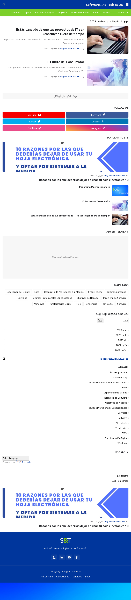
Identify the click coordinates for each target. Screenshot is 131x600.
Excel (37, 292)
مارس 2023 (65, 335)
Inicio (88, 576)
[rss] (54, 557)
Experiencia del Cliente (18, 292)
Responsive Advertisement (65, 257)
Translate (26, 462)
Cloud (96, 12)
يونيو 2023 (65, 330)
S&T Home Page (120, 481)
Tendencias (122, 12)
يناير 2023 (65, 340)
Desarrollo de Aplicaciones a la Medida (64, 292)
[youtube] (69, 557)
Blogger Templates (71, 571)
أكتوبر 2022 (65, 345)
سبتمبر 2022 (65, 350)
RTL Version (47, 576)
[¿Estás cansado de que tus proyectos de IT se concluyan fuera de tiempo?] (107, 40)
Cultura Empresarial (117, 292)
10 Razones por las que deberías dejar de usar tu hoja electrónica (83, 180)
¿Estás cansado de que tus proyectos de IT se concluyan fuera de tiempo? (50, 31)
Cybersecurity (95, 292)
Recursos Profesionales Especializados (52, 298)
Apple (28, 12)
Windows (16, 12)
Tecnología (107, 304)
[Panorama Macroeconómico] (120, 190)
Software (122, 304)
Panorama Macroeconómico (94, 186)
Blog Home (122, 476)
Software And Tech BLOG (104, 4)
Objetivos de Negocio (88, 298)
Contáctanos (62, 576)
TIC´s (78, 304)
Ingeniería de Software (115, 298)
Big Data (63, 12)
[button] (127, 5)
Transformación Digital (60, 304)
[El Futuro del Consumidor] (107, 72)
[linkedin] (62, 557)
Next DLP (107, 12)
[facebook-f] (77, 557)
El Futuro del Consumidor (65, 62)
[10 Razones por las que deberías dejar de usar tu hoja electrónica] (65, 157)
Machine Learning (80, 12)
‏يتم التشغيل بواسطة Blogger (114, 358)
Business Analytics (44, 12)
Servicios (22, 298)
